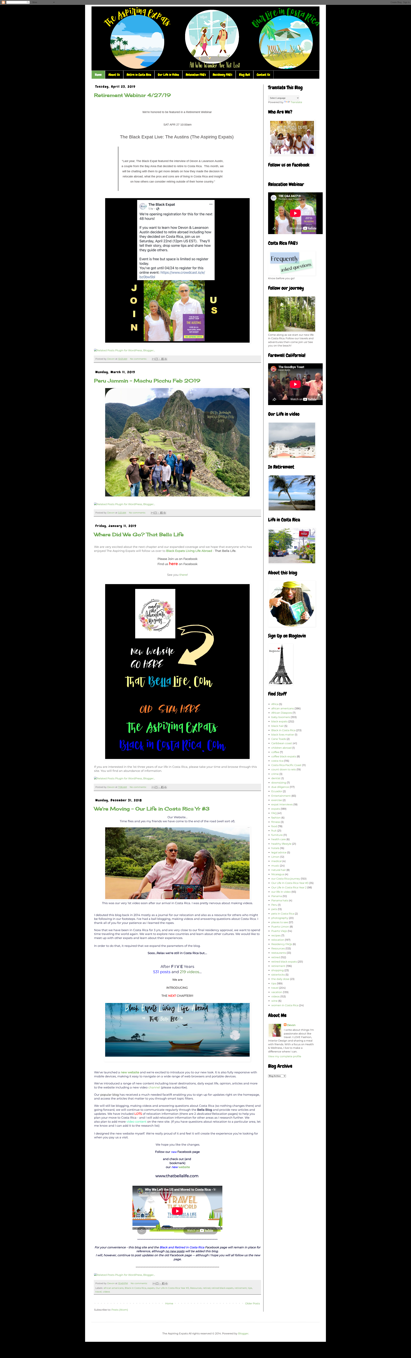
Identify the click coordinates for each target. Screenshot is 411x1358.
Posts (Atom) (119, 1309)
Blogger (243, 1333)
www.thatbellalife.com (176, 1176)
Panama (276, 896)
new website (130, 1072)
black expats (279, 721)
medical (276, 861)
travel (98, 1291)
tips (250, 1288)
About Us (114, 75)
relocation (277, 939)
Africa (274, 704)
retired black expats (222, 1288)
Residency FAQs (281, 944)
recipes (276, 935)
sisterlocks (278, 974)
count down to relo (283, 769)
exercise (276, 800)
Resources (196, 1288)
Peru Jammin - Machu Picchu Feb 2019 (147, 381)
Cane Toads (278, 738)
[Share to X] (159, 359)
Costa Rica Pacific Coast (286, 765)
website (184, 1167)
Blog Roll (244, 75)
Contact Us (263, 75)
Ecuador (276, 791)
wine (274, 1000)
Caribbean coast (281, 743)
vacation (276, 992)
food (274, 826)
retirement (241, 1288)
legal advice (278, 852)
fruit (274, 830)
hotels (275, 848)
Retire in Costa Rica (139, 75)
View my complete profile (284, 1056)
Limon (275, 856)
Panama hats (279, 900)
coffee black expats (283, 756)
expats (151, 1288)
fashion (276, 817)
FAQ (274, 813)
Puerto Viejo (279, 931)
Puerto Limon (280, 926)
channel (154, 1087)
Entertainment (281, 795)
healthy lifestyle (281, 843)
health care (278, 839)
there (183, 574)
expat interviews (282, 804)
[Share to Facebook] (162, 359)
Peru (274, 904)
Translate (296, 102)
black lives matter (282, 734)
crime (275, 773)
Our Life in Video (168, 75)
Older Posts (252, 1303)
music (275, 865)
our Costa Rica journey (285, 878)
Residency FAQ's (222, 75)
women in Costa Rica (284, 1005)
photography (279, 918)
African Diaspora (281, 712)
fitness (275, 822)
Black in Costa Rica (135, 1288)
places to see (279, 922)
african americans (114, 1288)
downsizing (278, 782)
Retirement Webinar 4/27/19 (132, 95)
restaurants (278, 952)
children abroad (281, 747)
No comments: (138, 358)
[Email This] (153, 359)
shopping (277, 970)
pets (274, 909)
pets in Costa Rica (282, 913)
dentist (276, 778)
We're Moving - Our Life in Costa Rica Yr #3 (152, 809)
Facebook (184, 1152)
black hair (277, 725)
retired (206, 1288)
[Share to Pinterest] (165, 359)
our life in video (281, 891)
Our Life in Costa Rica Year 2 (288, 887)
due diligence (280, 787)
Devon (291, 1025)
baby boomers (280, 717)
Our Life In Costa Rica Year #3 (172, 1288)
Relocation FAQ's (196, 75)
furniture (277, 835)
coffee (275, 752)
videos (106, 1291)
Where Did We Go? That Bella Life (139, 534)
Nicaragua (277, 874)
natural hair (278, 870)
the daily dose (280, 979)
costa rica (277, 760)
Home (98, 75)
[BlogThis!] (156, 359)
